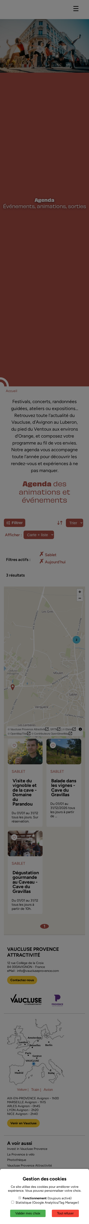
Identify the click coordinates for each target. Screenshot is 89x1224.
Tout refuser (65, 1213)
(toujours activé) (47, 1198)
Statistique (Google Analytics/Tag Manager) (47, 1202)
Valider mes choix (27, 1213)
